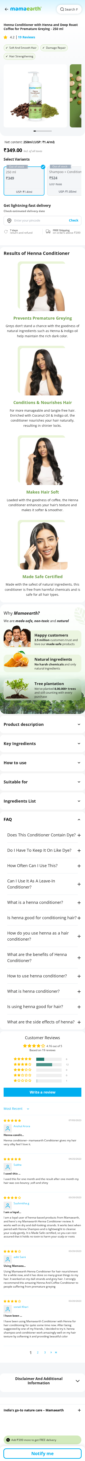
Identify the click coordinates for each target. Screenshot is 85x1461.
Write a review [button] (43, 1092)
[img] (12, 1120)
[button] (6, 37)
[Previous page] (6, 9)
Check (73, 220)
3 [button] (45, 1352)
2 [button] (38, 1352)
